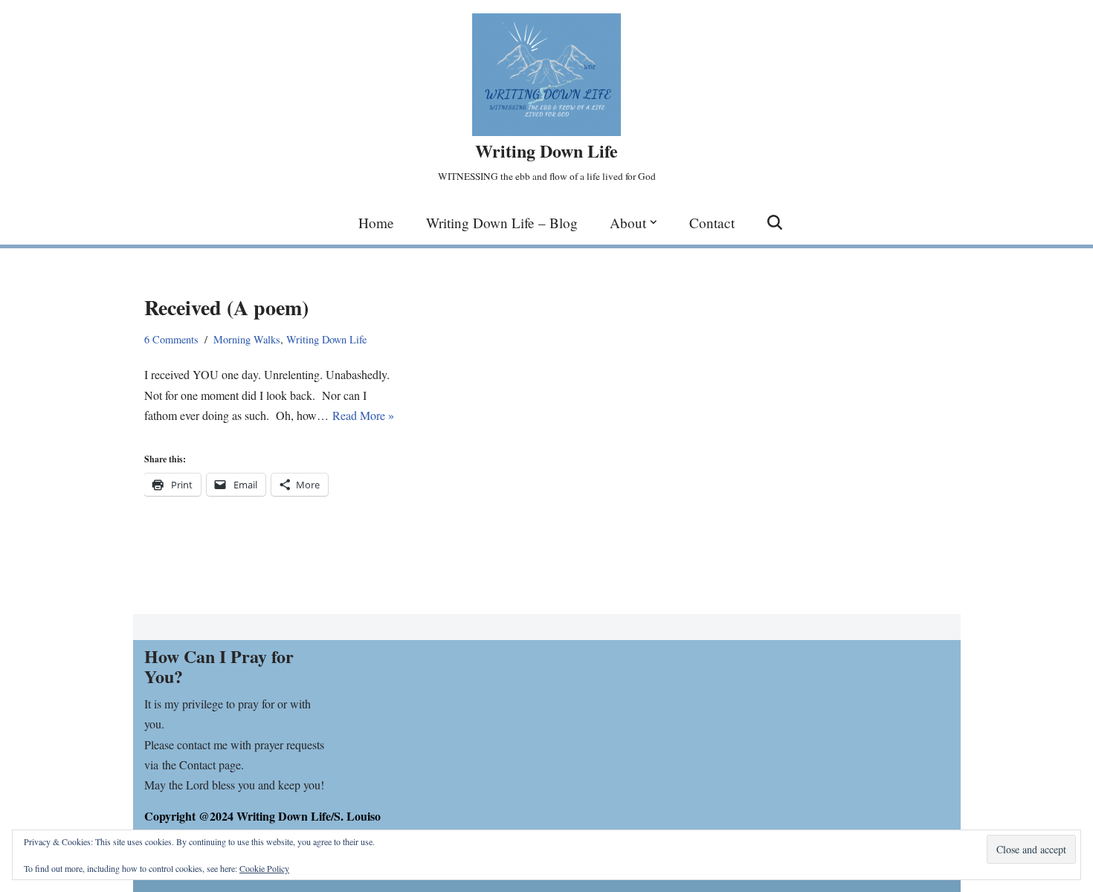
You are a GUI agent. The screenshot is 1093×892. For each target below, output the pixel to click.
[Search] (774, 222)
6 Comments (171, 339)
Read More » (363, 415)
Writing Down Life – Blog (502, 222)
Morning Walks (246, 339)
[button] (653, 222)
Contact (712, 222)
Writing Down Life (326, 339)
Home (376, 222)
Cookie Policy (264, 868)
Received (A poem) (226, 307)
